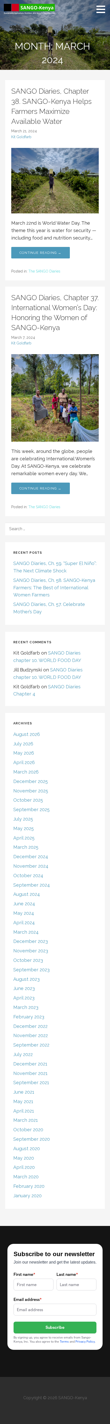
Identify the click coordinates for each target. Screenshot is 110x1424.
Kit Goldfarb (21, 137)
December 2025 (30, 781)
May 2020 (23, 1158)
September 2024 (31, 885)
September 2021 (31, 1082)
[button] (102, 9)
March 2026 (26, 772)
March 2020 (26, 1176)
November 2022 (30, 1035)
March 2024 (26, 932)
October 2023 (28, 960)
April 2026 (24, 762)
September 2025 (31, 809)
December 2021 (30, 1064)
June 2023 (24, 988)
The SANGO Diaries (44, 271)
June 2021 (23, 1092)
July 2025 (23, 819)
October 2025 (28, 800)
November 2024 (30, 866)
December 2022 (30, 1026)
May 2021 (23, 1101)
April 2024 (24, 922)
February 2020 (29, 1186)
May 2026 (23, 753)
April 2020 (24, 1167)
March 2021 (25, 1120)
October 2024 (28, 875)
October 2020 (28, 1129)
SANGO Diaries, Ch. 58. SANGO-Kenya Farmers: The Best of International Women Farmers (54, 588)
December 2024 (30, 856)
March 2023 (25, 1007)
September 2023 (31, 969)
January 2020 (27, 1195)
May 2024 (23, 913)
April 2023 (24, 998)
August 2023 (26, 979)
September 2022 (31, 1045)
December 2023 (30, 941)
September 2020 (31, 1139)
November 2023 (30, 950)
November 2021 (30, 1073)
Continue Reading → (40, 253)
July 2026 (23, 743)
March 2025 (25, 847)
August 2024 (26, 894)
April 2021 (23, 1111)
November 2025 (30, 790)
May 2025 (23, 828)
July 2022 (23, 1054)
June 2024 (24, 903)
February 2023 (28, 1016)
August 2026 (26, 734)
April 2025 (24, 838)
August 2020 (26, 1148)
